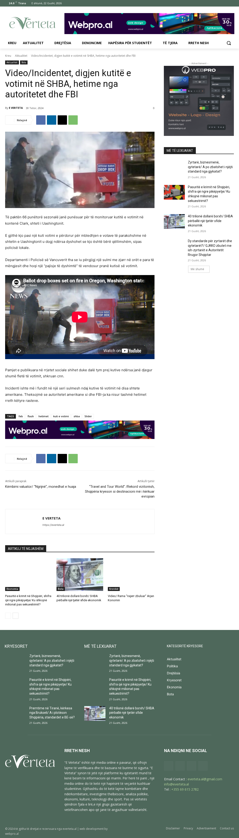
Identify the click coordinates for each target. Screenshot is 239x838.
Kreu (8, 56)
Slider (88, 416)
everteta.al (70, 829)
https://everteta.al (53, 525)
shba (77, 416)
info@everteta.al (176, 784)
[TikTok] (218, 3)
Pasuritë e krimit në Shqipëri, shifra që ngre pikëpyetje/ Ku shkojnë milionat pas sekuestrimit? (28, 600)
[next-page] (15, 616)
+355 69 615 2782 (185, 789)
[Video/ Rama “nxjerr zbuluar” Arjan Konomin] (131, 574)
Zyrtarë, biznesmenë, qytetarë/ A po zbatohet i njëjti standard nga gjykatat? (210, 166)
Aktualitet (21, 56)
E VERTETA (16, 108)
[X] (224, 3)
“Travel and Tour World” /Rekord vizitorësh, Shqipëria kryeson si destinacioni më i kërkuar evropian (120, 491)
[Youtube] (231, 3)
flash (31, 416)
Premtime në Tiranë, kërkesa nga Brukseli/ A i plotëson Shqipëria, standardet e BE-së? (52, 712)
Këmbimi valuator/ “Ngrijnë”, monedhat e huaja (40, 486)
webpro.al (12, 834)
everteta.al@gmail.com (205, 779)
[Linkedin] (51, 120)
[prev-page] (8, 616)
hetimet (44, 416)
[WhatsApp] (73, 120)
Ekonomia (12, 588)
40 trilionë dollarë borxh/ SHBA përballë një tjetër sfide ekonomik (210, 220)
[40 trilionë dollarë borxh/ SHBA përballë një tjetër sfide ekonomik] (79, 574)
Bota (23, 62)
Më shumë (197, 269)
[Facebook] (205, 3)
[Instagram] (211, 3)
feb (21, 416)
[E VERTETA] (24, 521)
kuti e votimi (61, 416)
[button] (228, 43)
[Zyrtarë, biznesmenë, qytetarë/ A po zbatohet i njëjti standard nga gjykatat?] (174, 167)
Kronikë (113, 588)
